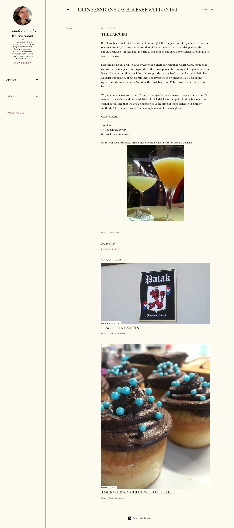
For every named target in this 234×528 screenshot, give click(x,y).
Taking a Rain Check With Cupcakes (137, 492)
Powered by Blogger (142, 518)
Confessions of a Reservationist (128, 9)
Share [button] (69, 28)
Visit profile (22, 63)
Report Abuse (15, 112)
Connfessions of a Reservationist (22, 33)
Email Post (114, 233)
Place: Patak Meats (120, 327)
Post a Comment (110, 249)
